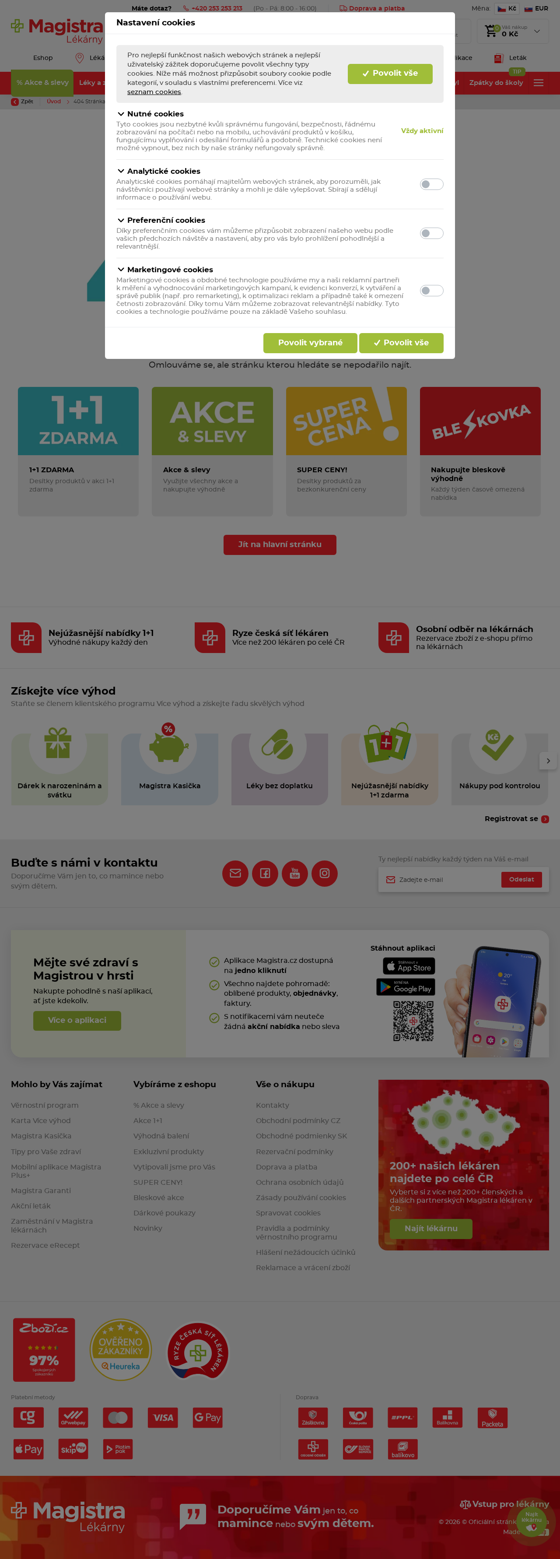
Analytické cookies (163, 171)
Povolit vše (394, 73)
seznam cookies (154, 92)
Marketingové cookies (170, 270)
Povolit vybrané (310, 343)
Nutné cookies (155, 114)
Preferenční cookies (166, 220)
